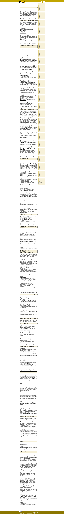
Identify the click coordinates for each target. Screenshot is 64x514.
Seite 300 (39, 62)
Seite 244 (39, 88)
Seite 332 (39, 47)
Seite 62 (39, 173)
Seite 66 (39, 171)
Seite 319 (39, 53)
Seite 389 (39, 20)
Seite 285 (39, 69)
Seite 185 (39, 116)
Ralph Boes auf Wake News (23, 100)
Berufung (29, 339)
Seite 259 (39, 81)
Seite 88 (39, 161)
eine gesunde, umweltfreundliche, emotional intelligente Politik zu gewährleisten (28, 90)
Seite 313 (39, 56)
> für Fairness (26, 1)
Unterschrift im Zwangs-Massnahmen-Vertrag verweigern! (25, 402)
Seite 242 (39, 89)
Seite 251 (39, 85)
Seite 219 (39, 100)
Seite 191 (39, 113)
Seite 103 (39, 154)
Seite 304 (39, 60)
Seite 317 (39, 54)
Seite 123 (39, 145)
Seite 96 (39, 157)
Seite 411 (39, 10)
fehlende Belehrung (25, 340)
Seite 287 (39, 68)
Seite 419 (39, 6)
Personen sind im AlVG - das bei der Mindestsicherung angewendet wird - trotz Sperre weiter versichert (28, 32)
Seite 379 (39, 25)
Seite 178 (39, 119)
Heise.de (27, 81)
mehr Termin (31, 217)
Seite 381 (39, 24)
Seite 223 (39, 98)
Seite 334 (39, 46)
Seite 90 (39, 160)
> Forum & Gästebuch (29, 1)
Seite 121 (39, 146)
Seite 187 (39, 115)
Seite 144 (39, 135)
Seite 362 (39, 33)
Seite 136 (39, 139)
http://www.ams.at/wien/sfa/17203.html (28, 410)
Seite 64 (39, 172)
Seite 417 (39, 7)
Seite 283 (39, 70)
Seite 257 (39, 82)
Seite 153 (39, 131)
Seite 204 (39, 107)
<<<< (27, 3)
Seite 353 (39, 37)
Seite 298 (39, 63)
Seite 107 (39, 152)
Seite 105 (39, 153)
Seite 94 (39, 158)
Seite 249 (39, 86)
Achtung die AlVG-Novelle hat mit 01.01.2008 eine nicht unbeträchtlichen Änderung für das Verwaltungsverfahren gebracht (28, 194)
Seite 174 (39, 121)
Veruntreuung (28, 285)
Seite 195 (39, 111)
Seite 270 (39, 76)
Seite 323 (39, 51)
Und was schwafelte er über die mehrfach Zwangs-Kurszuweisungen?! (27, 281)
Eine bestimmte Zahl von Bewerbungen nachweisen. (25, 363)
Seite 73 (39, 168)
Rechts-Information (40, 182)
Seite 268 (39, 77)
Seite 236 (39, 92)
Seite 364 (39, 32)
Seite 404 (39, 13)
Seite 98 (39, 156)
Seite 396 (39, 17)
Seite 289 (39, 67)
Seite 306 (39, 59)
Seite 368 (39, 30)
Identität (39, 3)
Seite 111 (39, 150)
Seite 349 (39, 39)
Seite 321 (39, 52)
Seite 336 (39, 45)
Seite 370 (39, 29)
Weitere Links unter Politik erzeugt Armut (24, 144)
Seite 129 (39, 142)
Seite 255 (39, 83)
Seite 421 (39, 5)
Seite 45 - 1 (40, 181)
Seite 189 (39, 114)
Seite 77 (39, 166)
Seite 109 (39, 151)
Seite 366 (39, 31)
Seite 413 (39, 9)
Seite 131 (39, 141)
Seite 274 (39, 74)
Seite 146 (39, 134)
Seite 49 (39, 179)
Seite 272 (39, 75)
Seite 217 (39, 101)
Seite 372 (39, 28)
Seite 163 (39, 126)
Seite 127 (39, 143)
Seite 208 (39, 105)
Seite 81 (39, 164)
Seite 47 (39, 180)
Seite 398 (39, 16)
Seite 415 (39, 8)
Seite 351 (39, 38)
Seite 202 (39, 108)
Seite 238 (39, 91)
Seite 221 (39, 99)
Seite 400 (39, 15)
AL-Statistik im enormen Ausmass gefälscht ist (28, 261)
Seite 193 (39, 112)
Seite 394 (39, 18)
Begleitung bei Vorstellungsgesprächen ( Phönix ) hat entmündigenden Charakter (28, 395)
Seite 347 (39, 40)
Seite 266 (39, 78)
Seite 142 (39, 136)
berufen (31, 146)
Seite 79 (39, 165)
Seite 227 (39, 96)
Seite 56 (39, 176)
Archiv (38, 184)
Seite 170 (39, 123)
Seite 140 (39, 137)
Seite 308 (39, 58)
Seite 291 (39, 66)
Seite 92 (39, 159)
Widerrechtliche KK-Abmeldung (23, 33)
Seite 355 (39, 36)
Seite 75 (39, 167)
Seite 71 (39, 169)
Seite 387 (39, 21)
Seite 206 (39, 106)
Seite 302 (39, 61)
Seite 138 (39, 138)
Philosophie (39, 183)
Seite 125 (39, 144)
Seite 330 (39, 48)
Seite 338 (39, 44)
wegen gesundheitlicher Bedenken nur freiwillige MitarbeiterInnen (31, 433)
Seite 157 (39, 129)
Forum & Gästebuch (40, 4)
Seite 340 (39, 43)
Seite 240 (39, 90)
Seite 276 (39, 73)
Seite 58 (39, 175)
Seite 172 (39, 122)
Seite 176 (39, 120)
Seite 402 (39, 14)
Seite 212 (39, 103)
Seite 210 (39, 104)
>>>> (30, 3)
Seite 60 (39, 174)
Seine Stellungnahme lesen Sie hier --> (24, 97)
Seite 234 (39, 93)
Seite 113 (39, 149)
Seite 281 (39, 71)
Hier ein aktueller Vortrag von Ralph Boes (24, 92)
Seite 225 (39, 97)
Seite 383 (39, 23)
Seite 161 (39, 127)
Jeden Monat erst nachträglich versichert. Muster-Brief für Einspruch (27, 35)
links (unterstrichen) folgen (24, 449)
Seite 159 (39, 128)
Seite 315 (39, 55)
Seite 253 (39, 84)
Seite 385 (39, 22)
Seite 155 (39, 130)
